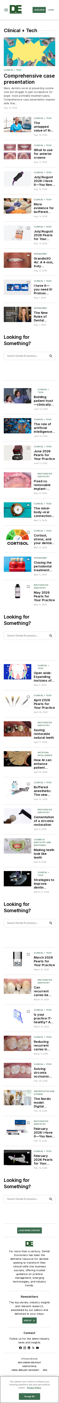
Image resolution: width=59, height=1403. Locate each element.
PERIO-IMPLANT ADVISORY (25, 1370)
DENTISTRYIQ (29, 1366)
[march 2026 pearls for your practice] (17, 959)
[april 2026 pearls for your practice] (17, 701)
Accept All (29, 1396)
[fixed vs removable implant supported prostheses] (17, 480)
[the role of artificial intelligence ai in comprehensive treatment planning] (17, 425)
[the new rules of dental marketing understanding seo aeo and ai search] (17, 314)
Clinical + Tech (13, 70)
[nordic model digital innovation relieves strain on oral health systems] (17, 1097)
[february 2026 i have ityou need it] (17, 1127)
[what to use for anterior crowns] (17, 151)
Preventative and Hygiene (44, 1092)
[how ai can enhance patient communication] (17, 758)
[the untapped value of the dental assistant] (17, 124)
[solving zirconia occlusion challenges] (17, 1070)
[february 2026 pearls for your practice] (17, 1157)
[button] (6, 10)
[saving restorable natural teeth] (17, 729)
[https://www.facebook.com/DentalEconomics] (20, 1347)
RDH (45, 1370)
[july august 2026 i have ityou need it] (17, 178)
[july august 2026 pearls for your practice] (17, 233)
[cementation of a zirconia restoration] (17, 816)
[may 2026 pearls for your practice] (17, 591)
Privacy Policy (34, 1388)
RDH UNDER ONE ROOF (29, 1362)
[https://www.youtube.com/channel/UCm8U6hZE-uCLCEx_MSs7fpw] (37, 1347)
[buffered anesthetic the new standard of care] (17, 788)
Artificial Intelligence (45, 754)
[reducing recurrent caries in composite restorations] (17, 1043)
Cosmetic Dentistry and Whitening (42, 842)
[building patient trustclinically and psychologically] (17, 395)
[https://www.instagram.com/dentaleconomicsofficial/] (24, 1347)
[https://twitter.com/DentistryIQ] (33, 1347)
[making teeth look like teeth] (17, 846)
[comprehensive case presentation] (29, 51)
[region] (29, 1389)
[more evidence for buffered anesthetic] (17, 206)
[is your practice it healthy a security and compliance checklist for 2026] (17, 1016)
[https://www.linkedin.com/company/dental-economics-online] (29, 1347)
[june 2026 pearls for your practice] (17, 453)
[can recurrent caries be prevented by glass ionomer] (17, 986)
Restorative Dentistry (45, 475)
